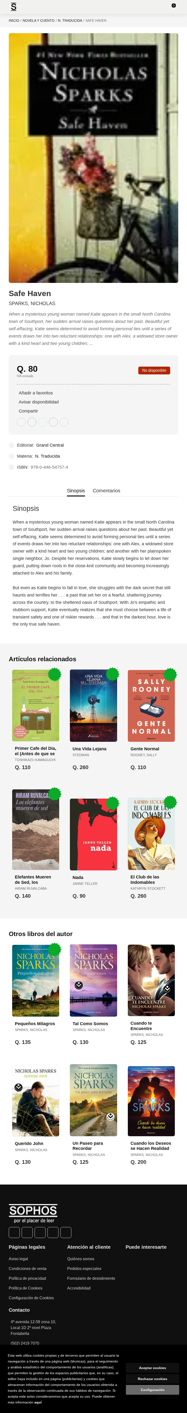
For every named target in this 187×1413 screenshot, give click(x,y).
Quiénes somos (80, 1259)
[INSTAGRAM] (40, 1232)
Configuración (153, 1390)
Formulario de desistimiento (91, 1278)
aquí (38, 1402)
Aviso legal (18, 1259)
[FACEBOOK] (14, 1232)
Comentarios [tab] (106, 490)
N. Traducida (70, 20)
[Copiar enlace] (64, 422)
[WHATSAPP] (52, 1232)
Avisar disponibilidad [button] (39, 402)
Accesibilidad (79, 1288)
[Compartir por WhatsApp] (42, 422)
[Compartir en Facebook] (21, 422)
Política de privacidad (27, 1278)
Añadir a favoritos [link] (36, 393)
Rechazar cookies (152, 1379)
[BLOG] (65, 1232)
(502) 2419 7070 (25, 1343)
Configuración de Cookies (31, 1298)
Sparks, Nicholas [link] (32, 303)
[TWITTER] (27, 1232)
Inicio (14, 20)
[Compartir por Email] (53, 422)
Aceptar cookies (152, 1368)
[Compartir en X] (32, 422)
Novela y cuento (39, 20)
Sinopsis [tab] (76, 490)
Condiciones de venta (28, 1269)
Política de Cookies (25, 1288)
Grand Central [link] (50, 445)
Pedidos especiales (84, 1269)
